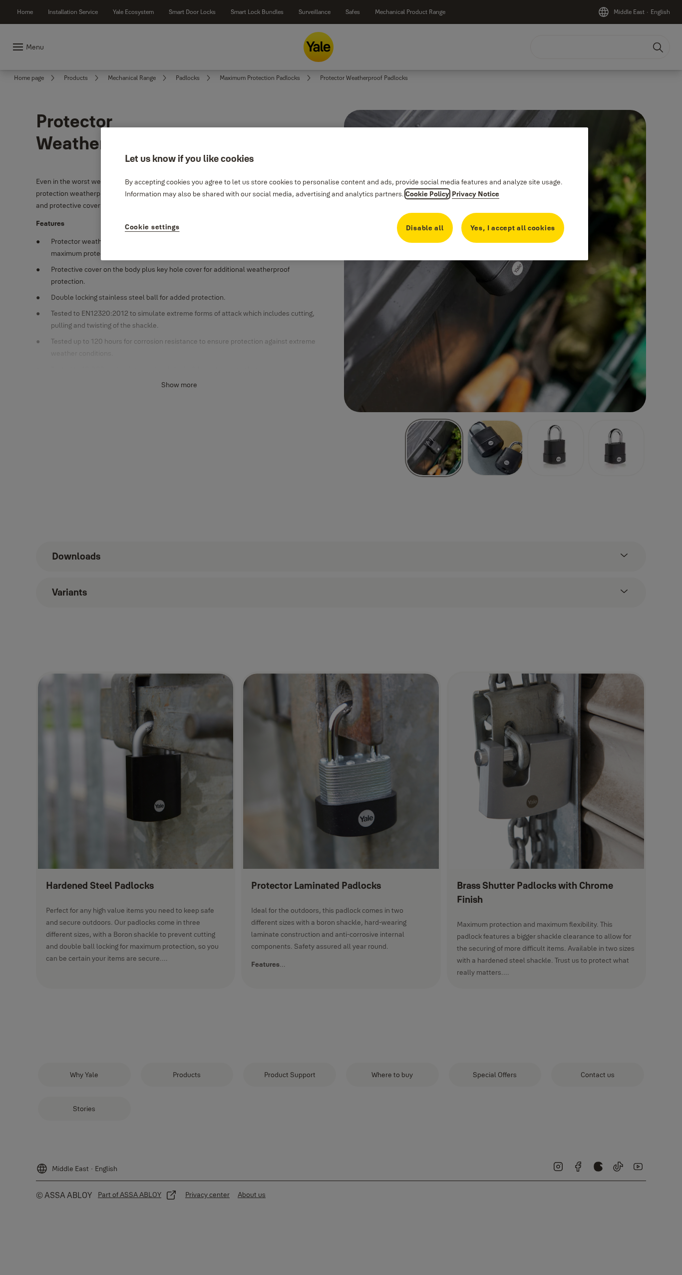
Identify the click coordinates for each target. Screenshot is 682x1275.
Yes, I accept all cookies (513, 227)
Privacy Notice (475, 193)
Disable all (425, 227)
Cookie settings (152, 226)
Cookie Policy (427, 193)
